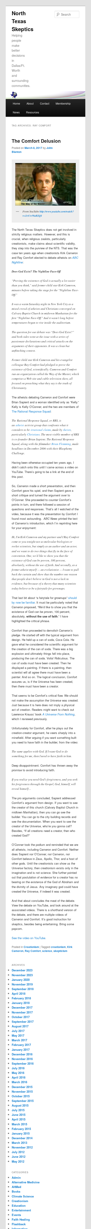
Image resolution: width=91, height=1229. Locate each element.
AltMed (16, 1187)
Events (16, 1215)
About (30, 103)
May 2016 (18, 1073)
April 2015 (18, 1119)
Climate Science (23, 1196)
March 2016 (19, 1082)
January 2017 (21, 1049)
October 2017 (21, 1017)
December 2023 (22, 970)
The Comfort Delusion (36, 140)
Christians (33, 434)
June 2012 (18, 1156)
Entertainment (21, 1210)
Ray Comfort (33, 951)
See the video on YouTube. (29, 938)
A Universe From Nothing (58, 714)
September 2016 (23, 1063)
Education (19, 1205)
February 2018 (21, 998)
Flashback (19, 1224)
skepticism (60, 951)
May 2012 (18, 1161)
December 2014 (22, 1138)
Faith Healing (21, 1219)
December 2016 (22, 1054)
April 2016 (18, 1077)
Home (16, 103)
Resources (32, 112)
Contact (44, 103)
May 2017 (18, 1035)
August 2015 (20, 1105)
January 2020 (21, 980)
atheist (20, 425)
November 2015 (22, 1091)
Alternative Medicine (26, 1182)
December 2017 (22, 1007)
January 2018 (21, 1003)
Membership (63, 103)
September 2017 (23, 1021)
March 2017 (19, 1040)
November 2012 (22, 1147)
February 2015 (21, 1129)
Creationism (31, 947)
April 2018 (18, 993)
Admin (16, 1177)
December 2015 (22, 1087)
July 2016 (18, 1068)
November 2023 (22, 975)
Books (16, 1191)
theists (67, 430)
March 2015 (19, 1124)
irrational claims (41, 430)
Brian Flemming (61, 444)
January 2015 (21, 1133)
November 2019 (22, 984)
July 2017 (18, 1031)
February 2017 (21, 1045)
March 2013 (19, 1143)
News (16, 112)
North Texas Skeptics (22, 21)
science (47, 951)
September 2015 (23, 1101)
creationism (58, 947)
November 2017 (22, 1012)
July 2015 (18, 1110)
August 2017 (20, 1026)
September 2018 (23, 989)
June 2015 (18, 1115)
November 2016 (22, 1059)
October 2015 (21, 1096)
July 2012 (18, 1152)
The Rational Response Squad (31, 411)
